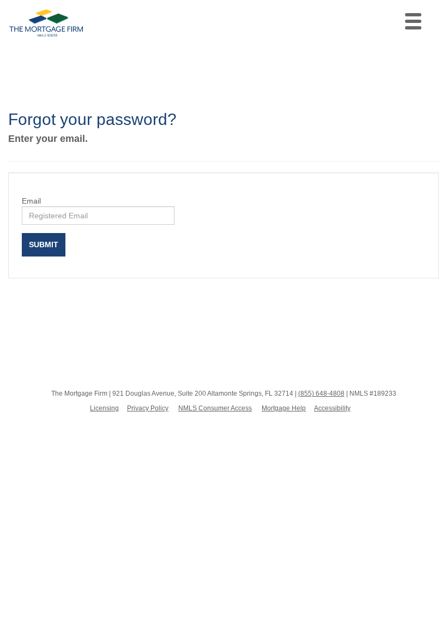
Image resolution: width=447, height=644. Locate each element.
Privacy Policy (147, 408)
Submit (43, 244)
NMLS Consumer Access (215, 408)
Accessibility (332, 408)
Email (31, 200)
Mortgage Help (284, 408)
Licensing (104, 408)
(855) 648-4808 (321, 393)
